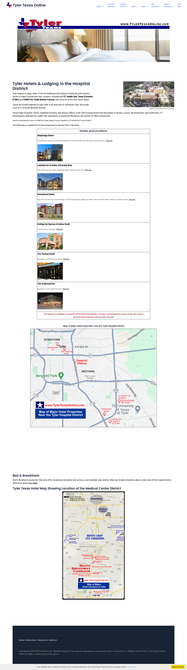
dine (143, 7)
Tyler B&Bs (33, 483)
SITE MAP (22, 640)
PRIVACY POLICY (31, 640)
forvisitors (154, 5)
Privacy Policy (131, 667)
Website (109, 141)
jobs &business (168, 5)
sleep (133, 7)
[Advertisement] (93, 71)
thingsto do (123, 5)
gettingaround (111, 5)
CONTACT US (53, 640)
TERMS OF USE (43, 640)
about (99, 7)
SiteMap (179, 5)
